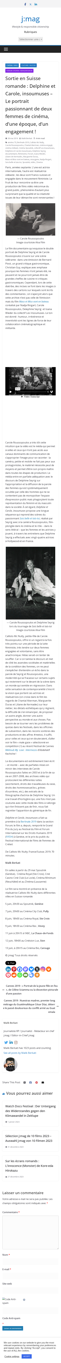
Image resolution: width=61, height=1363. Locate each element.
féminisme (22, 154)
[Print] (48, 969)
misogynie (34, 159)
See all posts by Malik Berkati (20, 1052)
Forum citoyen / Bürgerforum (19, 71)
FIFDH (9, 836)
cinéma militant (11, 148)
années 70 (12, 142)
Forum (30, 154)
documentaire (11, 154)
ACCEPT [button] (26, 1356)
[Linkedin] (8, 969)
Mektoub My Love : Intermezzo (21, 750)
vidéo (33, 162)
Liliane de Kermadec (13, 156)
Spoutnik (26, 162)
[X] (37, 969)
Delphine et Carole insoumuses (18, 151)
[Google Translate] (31, 975)
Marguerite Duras (30, 156)
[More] (37, 975)
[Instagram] (42, 969)
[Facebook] (19, 969)
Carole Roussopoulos (14, 145)
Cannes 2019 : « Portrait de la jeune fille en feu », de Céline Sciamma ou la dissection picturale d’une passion (32, 989)
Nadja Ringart (45, 159)
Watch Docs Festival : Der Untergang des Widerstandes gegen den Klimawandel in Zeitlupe (30, 1111)
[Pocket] (8, 975)
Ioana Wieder (39, 154)
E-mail (6, 1269)
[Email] (25, 975)
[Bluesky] (31, 969)
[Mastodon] (25, 969)
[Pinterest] (14, 969)
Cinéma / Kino (12, 65)
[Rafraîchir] (24, 1299)
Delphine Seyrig (38, 151)
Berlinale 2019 (23, 142)
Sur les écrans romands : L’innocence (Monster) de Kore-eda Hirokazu (29, 1166)
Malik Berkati (26, 138)
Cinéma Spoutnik (26, 148)
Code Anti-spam (11, 1318)
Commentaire (11, 1212)
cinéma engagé (46, 145)
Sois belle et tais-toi (13, 162)
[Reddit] (14, 975)
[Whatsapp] (19, 975)
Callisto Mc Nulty (37, 142)
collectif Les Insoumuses (44, 148)
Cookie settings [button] (11, 1356)
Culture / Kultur (28, 65)
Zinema (39, 162)
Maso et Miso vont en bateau (17, 159)
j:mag (30, 18)
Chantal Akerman (31, 145)
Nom (6, 1254)
